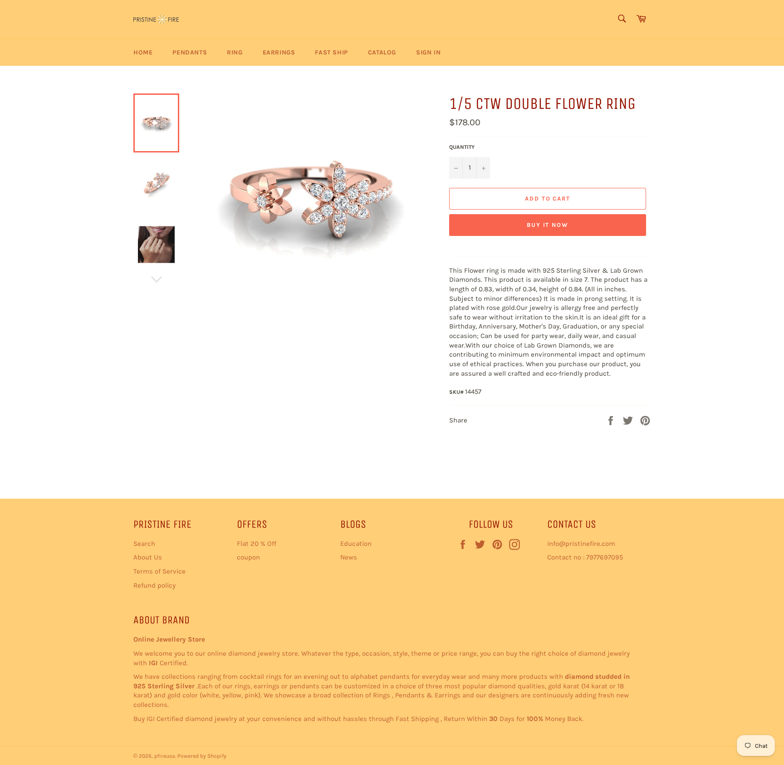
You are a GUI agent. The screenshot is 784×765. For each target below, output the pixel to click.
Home (142, 52)
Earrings (279, 52)
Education (356, 543)
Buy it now (548, 224)
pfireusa (164, 756)
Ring (234, 52)
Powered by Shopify (201, 756)
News (348, 557)
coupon (248, 557)
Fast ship (331, 52)
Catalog (382, 52)
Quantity (462, 147)
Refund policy (154, 585)
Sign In (428, 52)
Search (144, 543)
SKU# (457, 392)
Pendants (189, 52)
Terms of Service (159, 571)
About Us (147, 557)
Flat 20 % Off (256, 543)
